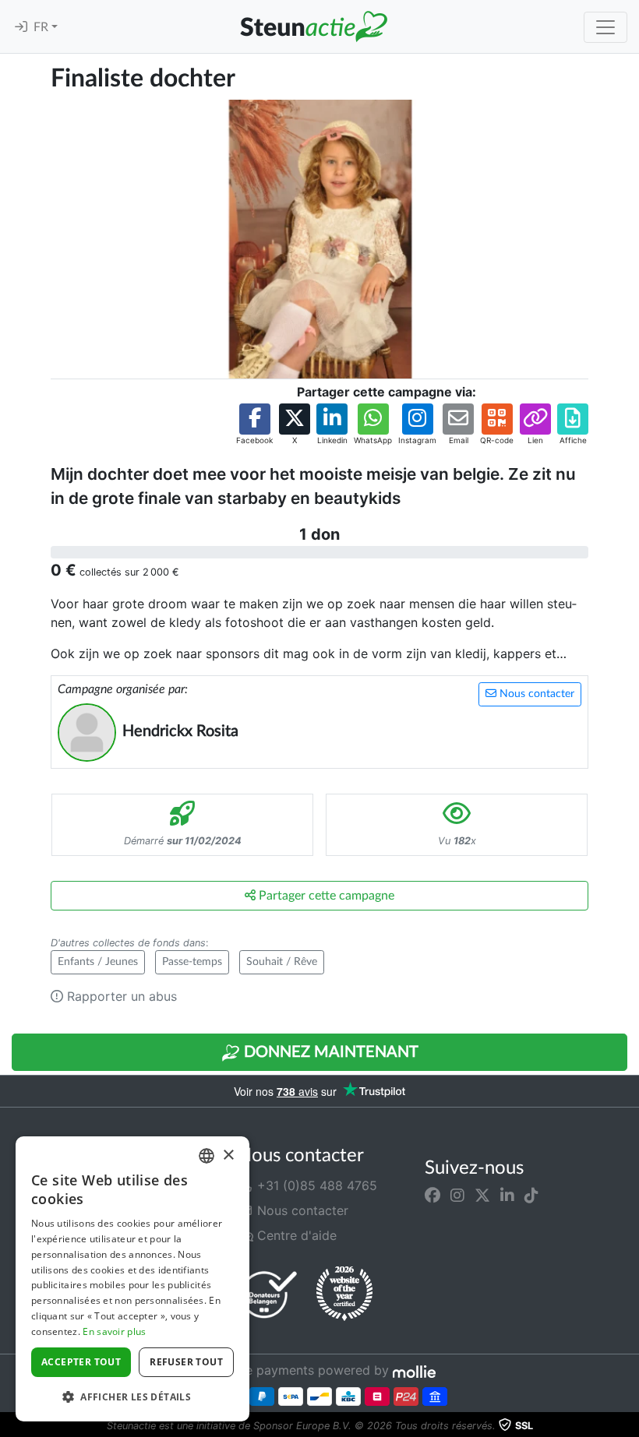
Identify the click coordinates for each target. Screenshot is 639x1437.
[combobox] (206, 1156)
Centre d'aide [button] (295, 1235)
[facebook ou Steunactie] (432, 1195)
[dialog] (132, 1278)
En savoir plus (114, 1331)
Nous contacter (535, 694)
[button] (254, 424)
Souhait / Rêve (281, 961)
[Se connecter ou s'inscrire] (21, 27)
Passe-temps (192, 961)
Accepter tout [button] (81, 1361)
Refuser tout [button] (186, 1361)
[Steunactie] (313, 26)
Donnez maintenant (329, 1052)
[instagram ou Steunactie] (457, 1195)
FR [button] (42, 27)
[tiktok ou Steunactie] (531, 1195)
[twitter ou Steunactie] (482, 1195)
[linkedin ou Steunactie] (507, 1195)
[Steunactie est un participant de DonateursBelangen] (269, 1294)
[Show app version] (628, 1426)
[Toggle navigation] (605, 27)
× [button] (228, 1155)
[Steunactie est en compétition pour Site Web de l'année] (344, 1293)
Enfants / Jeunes (98, 961)
